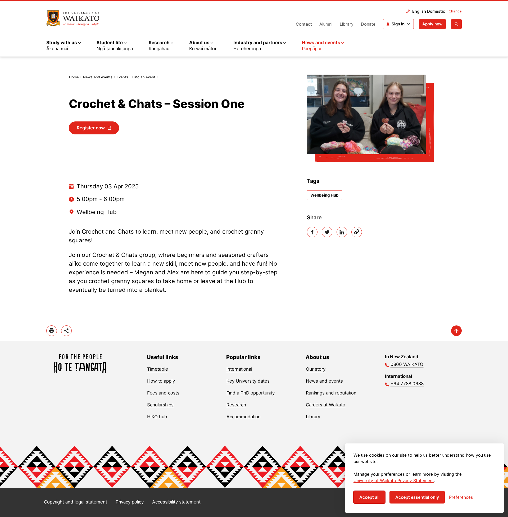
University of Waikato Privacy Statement (393, 480)
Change (455, 11)
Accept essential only (417, 497)
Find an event (143, 77)
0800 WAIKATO (407, 364)
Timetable (157, 369)
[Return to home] (72, 18)
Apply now (432, 23)
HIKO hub (157, 416)
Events (122, 77)
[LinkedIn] (342, 232)
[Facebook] (312, 232)
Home (74, 77)
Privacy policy (130, 502)
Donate (368, 24)
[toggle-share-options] (66, 330)
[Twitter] (327, 232)
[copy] (356, 232)
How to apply (161, 381)
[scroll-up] (456, 330)
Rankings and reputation (331, 393)
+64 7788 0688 (407, 383)
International (239, 369)
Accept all (369, 497)
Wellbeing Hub (324, 195)
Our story (315, 369)
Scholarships (160, 404)
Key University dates (248, 381)
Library (346, 24)
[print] (51, 330)
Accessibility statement (176, 502)
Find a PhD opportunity (250, 393)
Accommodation (243, 416)
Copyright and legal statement (75, 502)
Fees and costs (163, 393)
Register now (91, 127)
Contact (304, 24)
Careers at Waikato (325, 404)
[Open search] (456, 24)
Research (236, 404)
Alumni (325, 24)
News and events (97, 77)
